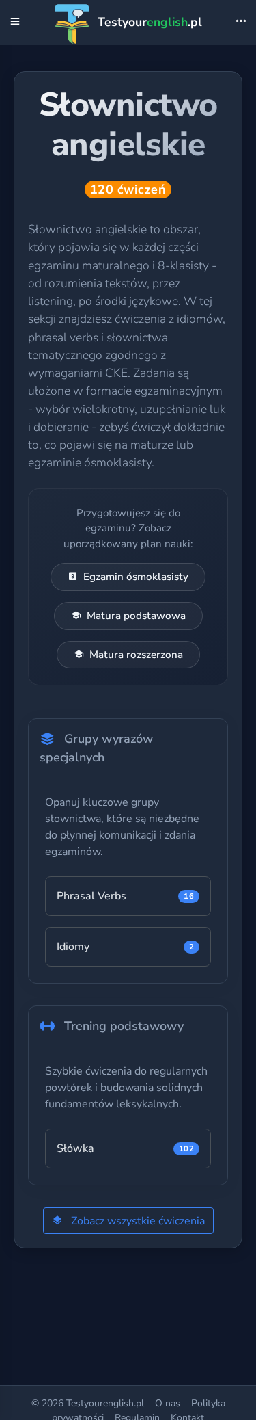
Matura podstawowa (136, 615)
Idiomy (125, 946)
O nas (167, 1403)
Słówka (125, 1148)
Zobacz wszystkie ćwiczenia (136, 1220)
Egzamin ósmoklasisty (135, 576)
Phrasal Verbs (125, 896)
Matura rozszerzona (136, 654)
